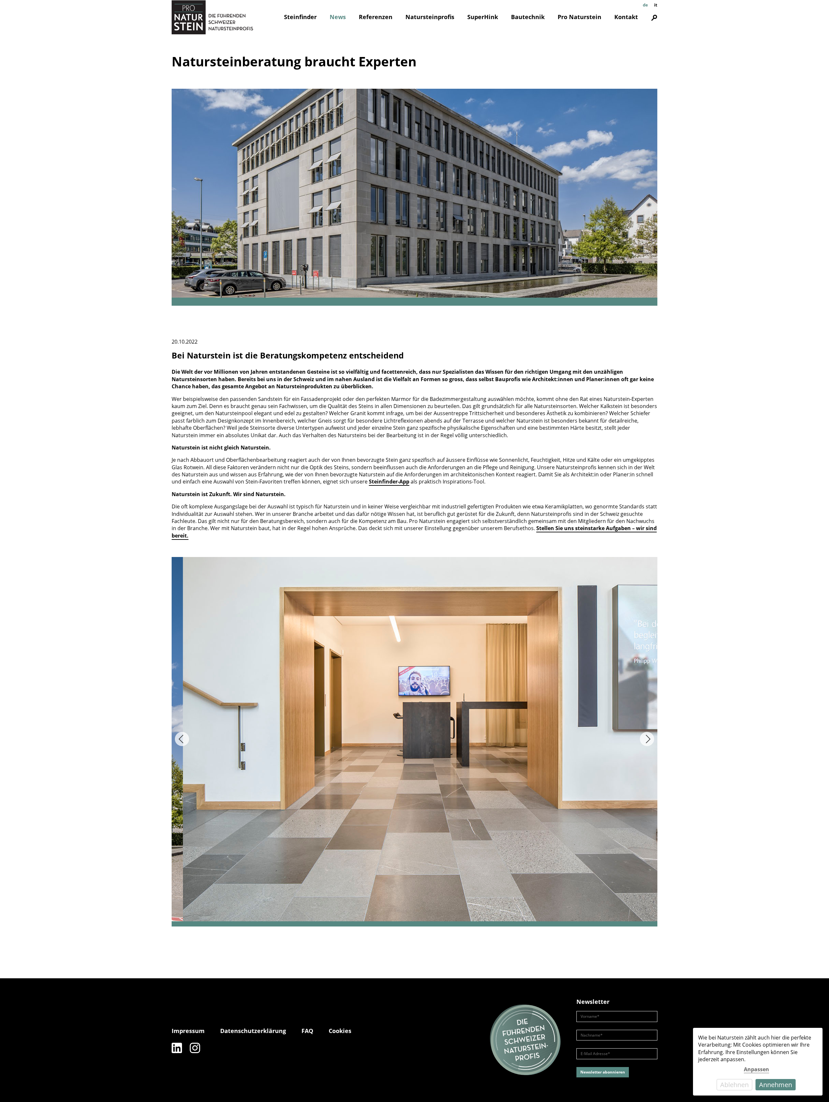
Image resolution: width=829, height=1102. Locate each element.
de (645, 5)
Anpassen (756, 1069)
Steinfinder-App (389, 481)
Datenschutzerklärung (253, 1031)
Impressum (188, 1031)
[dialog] (758, 1062)
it (655, 5)
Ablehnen (734, 1084)
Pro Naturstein (579, 17)
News (338, 17)
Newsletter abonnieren (602, 1072)
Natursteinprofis (429, 17)
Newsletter (592, 1001)
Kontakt (626, 17)
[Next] (647, 739)
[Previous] (182, 739)
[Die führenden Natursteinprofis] (525, 1040)
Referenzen (375, 17)
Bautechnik (528, 17)
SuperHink (482, 17)
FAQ (307, 1031)
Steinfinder (300, 17)
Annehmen (775, 1084)
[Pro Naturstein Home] (212, 17)
